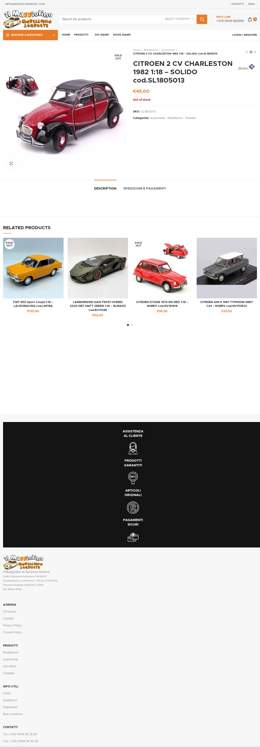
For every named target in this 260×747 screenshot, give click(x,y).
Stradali (190, 118)
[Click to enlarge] (11, 163)
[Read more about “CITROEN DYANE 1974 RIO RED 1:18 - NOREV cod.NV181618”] (189, 244)
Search (202, 19)
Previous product (247, 52)
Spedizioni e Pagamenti (144, 188)
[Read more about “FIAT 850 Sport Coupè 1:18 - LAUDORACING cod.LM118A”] (60, 244)
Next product (255, 52)
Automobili (168, 50)
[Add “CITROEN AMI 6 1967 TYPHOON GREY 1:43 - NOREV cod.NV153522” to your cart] (254, 244)
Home (137, 50)
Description (105, 188)
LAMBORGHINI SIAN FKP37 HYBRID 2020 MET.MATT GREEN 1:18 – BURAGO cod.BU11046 (98, 306)
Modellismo (151, 50)
